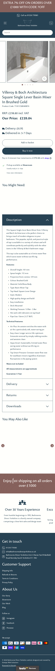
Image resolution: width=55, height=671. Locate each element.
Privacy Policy (7, 583)
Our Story (6, 596)
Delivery (11, 384)
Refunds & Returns (9, 575)
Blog (4, 608)
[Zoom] (44, 78)
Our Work (6, 604)
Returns (11, 395)
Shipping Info (7, 571)
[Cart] (50, 23)
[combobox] (27, 32)
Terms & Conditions (10, 579)
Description (14, 220)
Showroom (6, 600)
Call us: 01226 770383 (29, 15)
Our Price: (10, 118)
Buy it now (28, 151)
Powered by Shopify (9, 666)
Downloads (13, 406)
